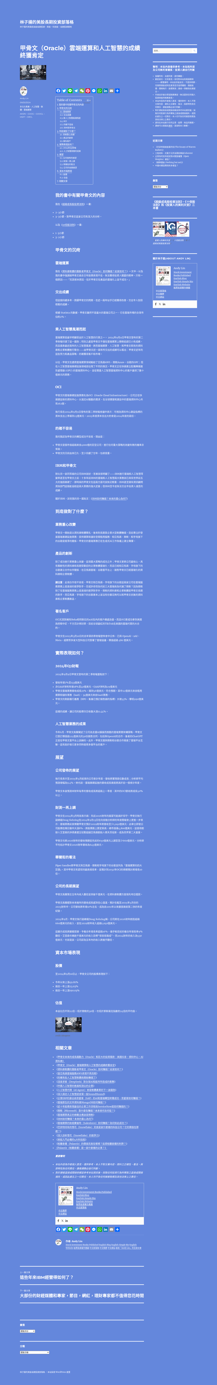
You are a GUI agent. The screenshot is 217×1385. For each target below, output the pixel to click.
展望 (61, 154)
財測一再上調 (69, 161)
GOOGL (39, 114)
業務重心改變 (69, 134)
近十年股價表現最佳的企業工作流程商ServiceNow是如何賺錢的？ (93, 1106)
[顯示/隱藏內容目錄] (86, 100)
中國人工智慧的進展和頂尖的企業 (75, 1085)
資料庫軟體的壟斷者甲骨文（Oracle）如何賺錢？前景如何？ (94, 271)
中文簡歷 (62, 1210)
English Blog (82, 1195)
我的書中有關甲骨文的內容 (71, 104)
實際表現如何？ (66, 144)
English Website (84, 1201)
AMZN (23, 114)
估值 (65, 177)
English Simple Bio (86, 1198)
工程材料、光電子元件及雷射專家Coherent (174, 153)
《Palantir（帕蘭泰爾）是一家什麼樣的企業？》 (81, 1147)
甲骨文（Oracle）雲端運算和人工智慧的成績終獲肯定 (86, 1065)
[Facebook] (58, 1220)
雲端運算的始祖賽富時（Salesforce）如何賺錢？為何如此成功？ (92, 1123)
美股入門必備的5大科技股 (71, 1139)
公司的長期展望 (70, 167)
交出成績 (67, 115)
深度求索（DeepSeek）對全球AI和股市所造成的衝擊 (86, 1081)
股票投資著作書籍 (84, 1204)
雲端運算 (67, 111)
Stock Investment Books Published (94, 1192)
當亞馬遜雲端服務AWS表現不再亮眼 (77, 1073)
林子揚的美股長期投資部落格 (47, 22)
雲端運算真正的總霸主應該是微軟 (75, 1114)
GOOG (31, 114)
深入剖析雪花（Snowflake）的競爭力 (78, 1135)
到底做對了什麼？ (67, 131)
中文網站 (62, 1213)
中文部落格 (81, 1207)
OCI (65, 121)
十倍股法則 (179, 240)
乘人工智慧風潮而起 (72, 118)
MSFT (22, 117)
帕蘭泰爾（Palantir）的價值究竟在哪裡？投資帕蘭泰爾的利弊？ (92, 1143)
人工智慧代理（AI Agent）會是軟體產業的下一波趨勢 (86, 1089)
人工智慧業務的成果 (72, 151)
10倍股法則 (68, 224)
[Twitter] (62, 1220)
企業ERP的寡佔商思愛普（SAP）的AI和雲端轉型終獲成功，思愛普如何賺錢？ (99, 1098)
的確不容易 (68, 124)
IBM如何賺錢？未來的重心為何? (109, 498)
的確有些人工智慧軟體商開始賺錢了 (77, 1077)
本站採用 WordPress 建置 (59, 1372)
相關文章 (63, 181)
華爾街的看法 (69, 164)
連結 (170, 125)
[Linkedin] (66, 1220)
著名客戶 (67, 141)
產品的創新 (68, 138)
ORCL (29, 117)
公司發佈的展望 (70, 158)
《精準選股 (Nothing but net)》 (169, 162)
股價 (65, 174)
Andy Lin (24, 98)
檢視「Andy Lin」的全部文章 (128, 1248)
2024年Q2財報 (69, 148)
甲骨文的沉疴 (65, 108)
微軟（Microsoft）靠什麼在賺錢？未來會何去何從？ (86, 1110)
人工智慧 (35, 106)
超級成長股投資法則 (73, 204)
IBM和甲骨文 (69, 127)
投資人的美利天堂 (178, 205)
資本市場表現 (65, 171)
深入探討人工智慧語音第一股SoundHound (81, 1094)
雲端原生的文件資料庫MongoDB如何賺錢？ (81, 1102)
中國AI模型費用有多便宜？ (166, 165)
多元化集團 (25, 106)
